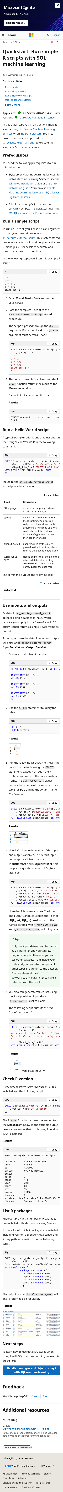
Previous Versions (30, 1473)
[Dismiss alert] (57, 5)
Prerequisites (12, 87)
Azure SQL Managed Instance (37, 117)
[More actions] (57, 42)
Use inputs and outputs (18, 99)
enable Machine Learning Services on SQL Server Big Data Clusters (34, 192)
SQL (15, 42)
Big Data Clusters (31, 133)
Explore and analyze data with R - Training (26, 1428)
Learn (6, 42)
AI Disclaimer (10, 1473)
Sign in (56, 34)
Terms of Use (43, 1482)
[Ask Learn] (52, 42)
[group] (34, 360)
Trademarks (9, 1487)
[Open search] (48, 35)
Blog (46, 1473)
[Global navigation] (3, 35)
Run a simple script (15, 91)
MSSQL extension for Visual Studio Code (33, 213)
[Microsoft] (31, 35)
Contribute (8, 1478)
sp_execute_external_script (19, 142)
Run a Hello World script (18, 95)
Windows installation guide (25, 183)
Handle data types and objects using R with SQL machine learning (31, 1370)
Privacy (22, 1478)
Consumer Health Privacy (16, 1482)
